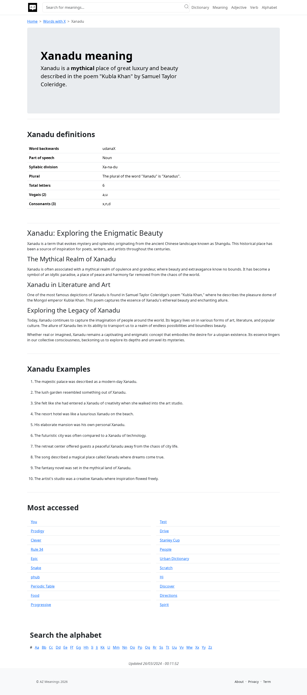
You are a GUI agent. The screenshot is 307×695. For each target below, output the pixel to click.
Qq (147, 647)
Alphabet (269, 7)
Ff (71, 647)
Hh (86, 647)
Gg (78, 647)
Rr (155, 647)
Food (35, 595)
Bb (44, 647)
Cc (51, 647)
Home (32, 21)
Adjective (239, 7)
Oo (132, 647)
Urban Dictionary (174, 558)
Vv (182, 647)
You (34, 521)
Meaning (220, 7)
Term (267, 681)
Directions (168, 595)
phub (35, 577)
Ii (92, 647)
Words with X (54, 21)
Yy (204, 647)
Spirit (164, 604)
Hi (161, 577)
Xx (197, 647)
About (239, 681)
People (165, 549)
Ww (189, 647)
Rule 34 (37, 549)
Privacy (253, 681)
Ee (65, 647)
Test (163, 521)
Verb (254, 7)
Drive (164, 530)
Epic (34, 558)
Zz (210, 647)
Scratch (166, 567)
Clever (36, 540)
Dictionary (200, 7)
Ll (108, 647)
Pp (140, 647)
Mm (116, 647)
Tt (167, 647)
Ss (161, 647)
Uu (174, 647)
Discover (167, 586)
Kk (102, 647)
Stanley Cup (170, 540)
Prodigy (37, 530)
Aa (37, 647)
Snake (36, 567)
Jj (97, 647)
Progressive (41, 604)
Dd (58, 647)
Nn (124, 647)
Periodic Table (43, 586)
